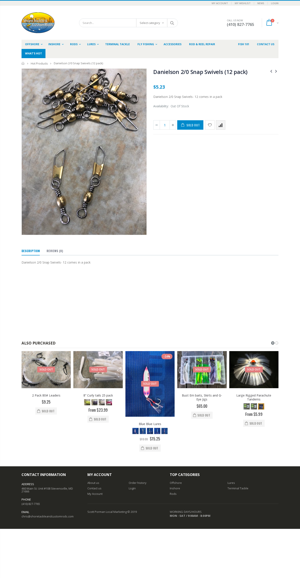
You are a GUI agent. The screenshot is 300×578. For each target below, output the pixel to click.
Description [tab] (31, 250)
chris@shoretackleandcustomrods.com (48, 516)
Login (274, 3)
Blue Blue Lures (150, 424)
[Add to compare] (220, 125)
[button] (273, 343)
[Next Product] (276, 71)
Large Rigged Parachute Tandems (253, 397)
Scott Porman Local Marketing (107, 512)
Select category (150, 23)
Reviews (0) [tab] (55, 250)
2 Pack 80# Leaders (46, 395)
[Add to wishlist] (210, 125)
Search (172, 23)
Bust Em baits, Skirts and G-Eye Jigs (202, 397)
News (260, 3)
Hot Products (39, 63)
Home (23, 63)
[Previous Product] (271, 71)
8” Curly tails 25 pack (98, 395)
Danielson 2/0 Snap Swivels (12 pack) (200, 71)
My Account (220, 3)
